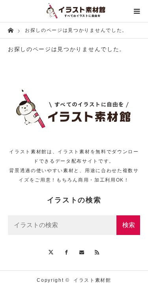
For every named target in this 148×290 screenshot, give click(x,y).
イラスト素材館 (92, 280)
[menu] (137, 11)
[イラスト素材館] (74, 11)
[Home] (10, 30)
